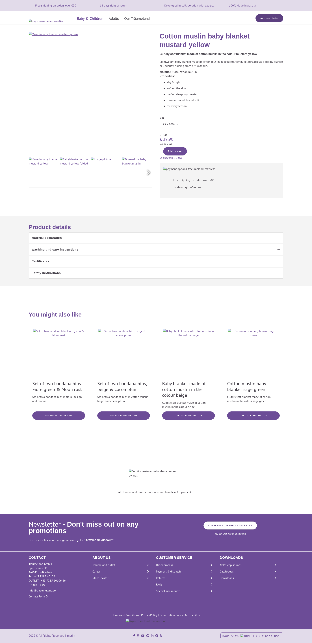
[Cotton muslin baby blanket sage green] (253, 354)
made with (231, 636)
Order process (164, 565)
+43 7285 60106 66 (53, 580)
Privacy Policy (149, 615)
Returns (160, 578)
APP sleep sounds (231, 565)
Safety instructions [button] (46, 273)
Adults (114, 18)
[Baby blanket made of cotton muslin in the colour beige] (188, 354)
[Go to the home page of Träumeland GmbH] (51, 21)
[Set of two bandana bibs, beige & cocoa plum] (123, 354)
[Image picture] (106, 172)
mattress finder (269, 18)
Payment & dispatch (168, 571)
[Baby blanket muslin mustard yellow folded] (75, 172)
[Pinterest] (147, 635)
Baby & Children (90, 18)
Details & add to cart (58, 415)
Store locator (100, 578)
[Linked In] (152, 635)
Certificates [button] (40, 261)
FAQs (159, 584)
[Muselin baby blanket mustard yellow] (44, 172)
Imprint (70, 635)
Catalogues (227, 571)
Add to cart (175, 151)
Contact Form (37, 596)
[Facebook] (134, 635)
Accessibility (192, 615)
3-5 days (178, 157)
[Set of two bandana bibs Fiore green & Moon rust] (58, 354)
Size (162, 117)
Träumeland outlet (103, 565)
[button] (148, 172)
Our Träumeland (137, 18)
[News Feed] (161, 635)
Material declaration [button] (47, 237)
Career (96, 571)
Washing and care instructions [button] (55, 249)
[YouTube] (142, 635)
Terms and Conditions (125, 615)
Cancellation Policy (171, 615)
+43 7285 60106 (44, 576)
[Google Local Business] (156, 635)
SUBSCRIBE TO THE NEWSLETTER (230, 525)
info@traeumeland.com (43, 590)
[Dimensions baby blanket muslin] (137, 172)
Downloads (227, 578)
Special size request (168, 591)
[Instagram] (138, 635)
